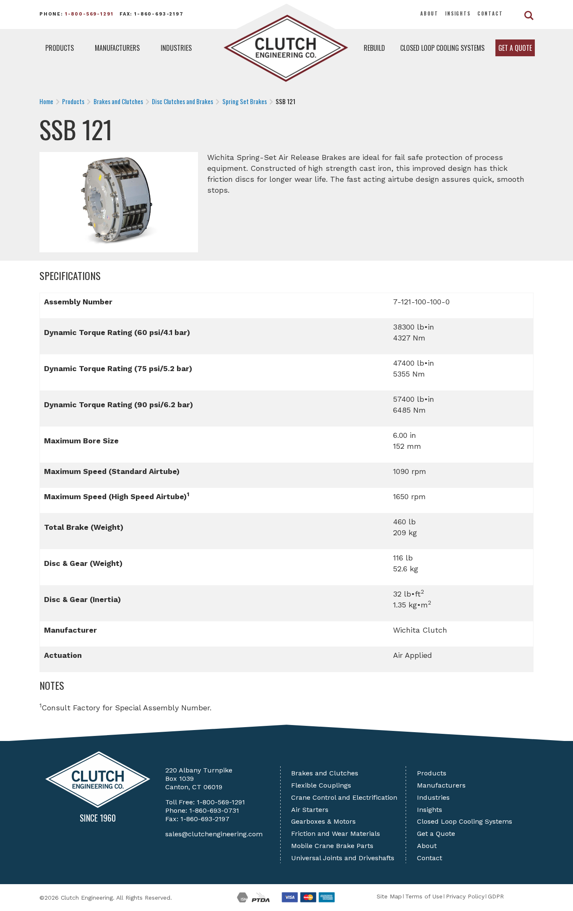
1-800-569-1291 (89, 14)
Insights (458, 13)
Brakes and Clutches (324, 773)
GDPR (496, 896)
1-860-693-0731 (214, 810)
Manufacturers (117, 48)
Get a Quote (515, 48)
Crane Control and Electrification (344, 797)
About (429, 13)
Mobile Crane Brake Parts (332, 846)
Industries (176, 48)
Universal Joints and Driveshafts (342, 858)
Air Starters (309, 810)
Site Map (389, 896)
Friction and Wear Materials (335, 834)
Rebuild (374, 48)
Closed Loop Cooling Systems (442, 48)
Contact (490, 13)
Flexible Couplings (321, 785)
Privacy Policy (465, 896)
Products (59, 48)
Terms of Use (424, 896)
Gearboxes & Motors (323, 821)
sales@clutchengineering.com (214, 834)
